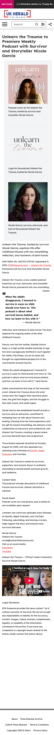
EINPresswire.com (18, 265)
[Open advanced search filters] (43, 24)
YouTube (6, 551)
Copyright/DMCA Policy (19, 730)
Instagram (7, 547)
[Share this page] (50, 24)
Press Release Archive (31, 719)
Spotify (33, 450)
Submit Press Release (16, 724)
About (15, 719)
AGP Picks (7, 4)
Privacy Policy (40, 730)
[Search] (36, 24)
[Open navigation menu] (4, 24)
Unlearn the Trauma (41, 265)
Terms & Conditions (39, 724)
